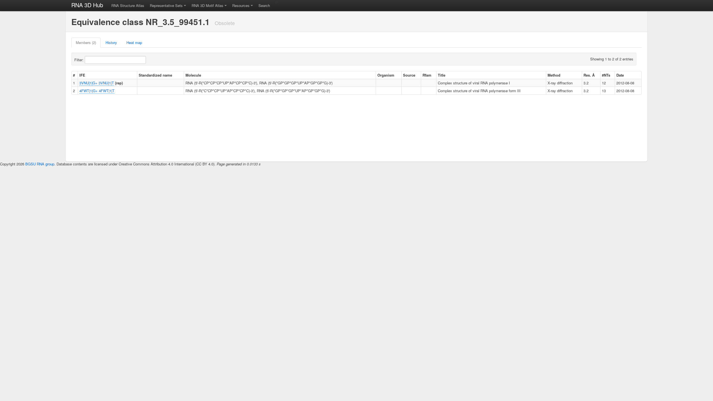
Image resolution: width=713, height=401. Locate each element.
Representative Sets (166, 5)
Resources (241, 5)
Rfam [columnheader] (427, 75)
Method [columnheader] (554, 75)
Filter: (79, 59)
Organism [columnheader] (385, 75)
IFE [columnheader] (82, 75)
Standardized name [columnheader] (155, 75)
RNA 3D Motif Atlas (207, 5)
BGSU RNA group (39, 164)
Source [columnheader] (409, 75)
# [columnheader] (74, 75)
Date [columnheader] (620, 75)
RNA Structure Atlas (127, 5)
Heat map (134, 42)
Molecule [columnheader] (193, 75)
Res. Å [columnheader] (589, 75)
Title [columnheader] (441, 75)
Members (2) (86, 42)
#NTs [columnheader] (606, 75)
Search (264, 5)
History (111, 42)
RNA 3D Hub (87, 5)
